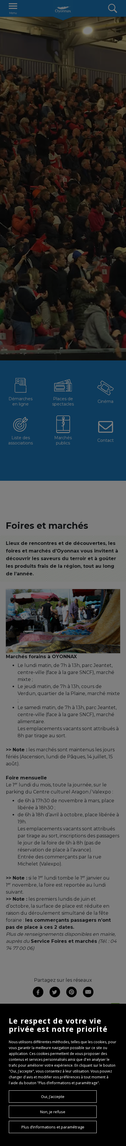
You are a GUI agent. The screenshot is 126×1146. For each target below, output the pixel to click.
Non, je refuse (52, 1111)
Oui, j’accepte (52, 1096)
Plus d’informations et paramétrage (52, 1127)
